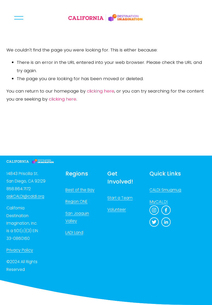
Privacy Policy (19, 250)
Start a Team (120, 198)
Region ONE (76, 201)
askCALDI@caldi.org (25, 196)
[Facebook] (166, 210)
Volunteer (116, 209)
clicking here (100, 91)
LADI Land (74, 232)
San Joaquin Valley (77, 217)
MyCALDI (158, 202)
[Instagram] (154, 210)
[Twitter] (154, 222)
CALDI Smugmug (165, 190)
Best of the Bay (80, 190)
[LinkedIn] (166, 222)
